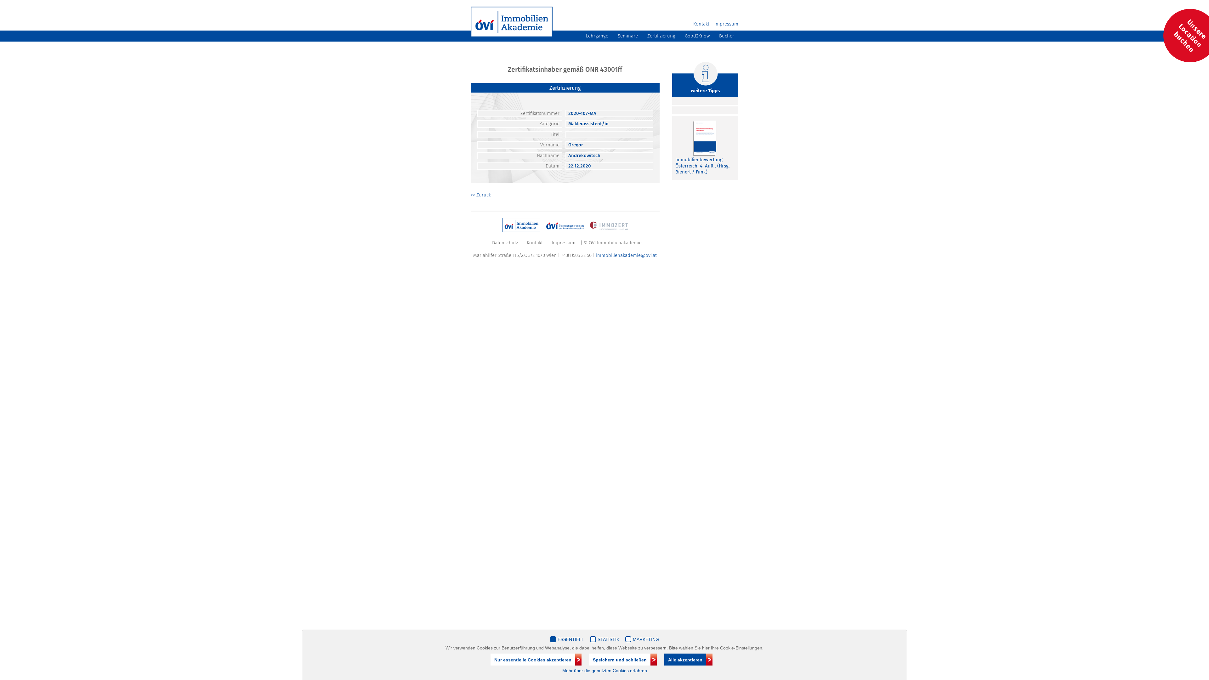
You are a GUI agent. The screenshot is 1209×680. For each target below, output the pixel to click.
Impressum (726, 24)
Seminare (628, 36)
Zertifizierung (661, 36)
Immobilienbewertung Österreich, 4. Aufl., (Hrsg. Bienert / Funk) (702, 166)
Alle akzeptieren (685, 659)
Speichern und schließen (620, 659)
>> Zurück (481, 195)
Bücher (726, 36)
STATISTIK (608, 639)
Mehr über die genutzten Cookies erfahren (604, 670)
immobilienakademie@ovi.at (626, 255)
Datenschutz (505, 243)
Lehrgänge (597, 36)
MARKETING (646, 639)
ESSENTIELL (571, 639)
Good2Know (697, 36)
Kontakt (701, 24)
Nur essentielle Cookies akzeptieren (532, 659)
